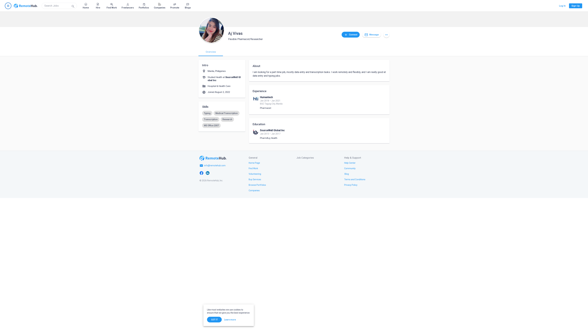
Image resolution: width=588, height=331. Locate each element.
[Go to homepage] (26, 5)
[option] (207, 113)
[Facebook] (201, 173)
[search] (59, 6)
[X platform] (214, 173)
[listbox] (222, 119)
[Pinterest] (226, 173)
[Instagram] (220, 173)
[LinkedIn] (208, 173)
